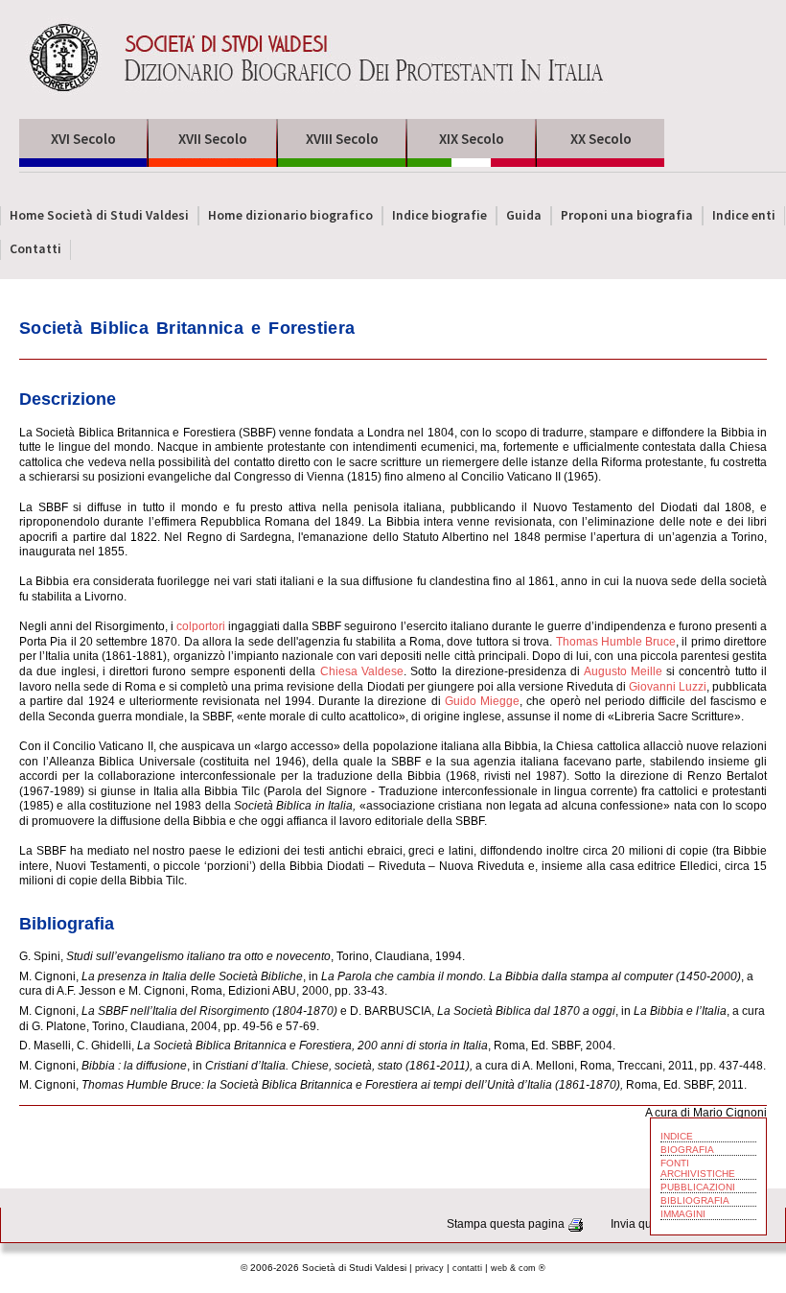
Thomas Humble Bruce (616, 641)
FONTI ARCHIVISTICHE (697, 1168)
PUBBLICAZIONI (697, 1187)
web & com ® (518, 1268)
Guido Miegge (482, 701)
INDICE (676, 1136)
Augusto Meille (623, 671)
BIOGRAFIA (687, 1149)
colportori (200, 626)
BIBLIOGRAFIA (694, 1200)
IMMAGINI (682, 1214)
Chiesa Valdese (362, 671)
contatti (467, 1268)
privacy (429, 1268)
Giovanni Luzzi (667, 687)
